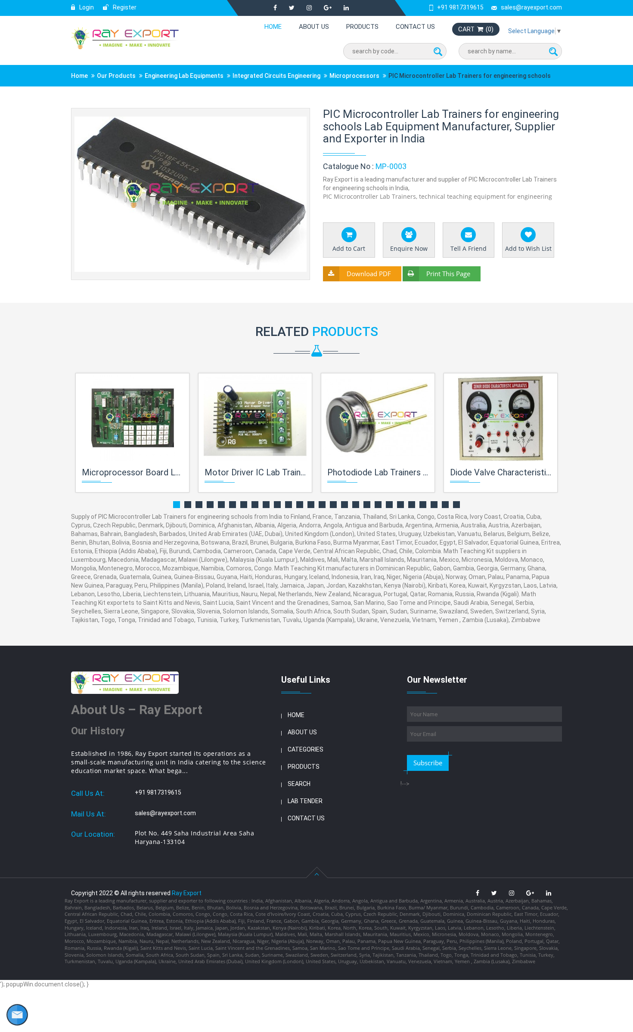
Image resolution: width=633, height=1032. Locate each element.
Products (362, 27)
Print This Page (448, 273)
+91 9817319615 (460, 7)
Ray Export (187, 893)
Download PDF (369, 273)
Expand (293, 115)
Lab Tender (305, 801)
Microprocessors (354, 75)
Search (299, 783)
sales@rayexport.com (531, 7)
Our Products (116, 75)
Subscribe (427, 762)
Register (124, 7)
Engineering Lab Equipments (184, 75)
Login (86, 7)
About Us (314, 27)
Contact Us (415, 27)
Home (273, 27)
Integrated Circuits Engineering (277, 75)
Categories (305, 749)
